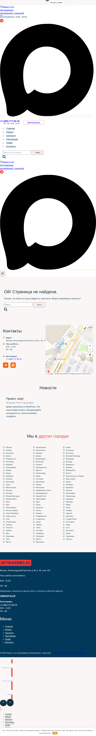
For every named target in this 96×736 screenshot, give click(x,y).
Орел (38, 502)
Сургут (38, 522)
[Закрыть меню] (0, 709)
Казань (8, 473)
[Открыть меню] (2, 273)
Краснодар (10, 482)
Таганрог (9, 525)
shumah (12, 403)
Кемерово (9, 476)
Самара (69, 510)
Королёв (9, 479)
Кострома (39, 479)
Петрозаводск (11, 507)
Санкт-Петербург (12, 513)
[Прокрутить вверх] (3, 703)
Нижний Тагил (41, 496)
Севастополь (11, 516)
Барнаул (39, 453)
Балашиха (10, 453)
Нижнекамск (70, 493)
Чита (8, 539)
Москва (9, 447)
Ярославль (40, 542)
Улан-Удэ (39, 530)
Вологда (69, 462)
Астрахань (70, 450)
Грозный (39, 464)
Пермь (68, 505)
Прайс (9, 143)
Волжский (39, 462)
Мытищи (9, 490)
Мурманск (70, 487)
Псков (68, 507)
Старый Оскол (71, 519)
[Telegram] (2, 21)
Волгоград (10, 462)
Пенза (38, 505)
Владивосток (11, 459)
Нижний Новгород (12, 496)
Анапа (68, 447)
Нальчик (69, 490)
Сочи (8, 519)
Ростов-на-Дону (12, 510)
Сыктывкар (70, 522)
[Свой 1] (47, 116)
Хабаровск (40, 533)
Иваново (69, 467)
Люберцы (69, 485)
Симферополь (41, 516)
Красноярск (40, 482)
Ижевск (9, 470)
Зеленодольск (41, 467)
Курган (68, 482)
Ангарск (9, 450)
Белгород (69, 453)
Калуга (68, 473)
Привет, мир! (15, 398)
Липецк (38, 485)
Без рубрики (29, 403)
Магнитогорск (11, 487)
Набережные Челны (43, 490)
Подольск (39, 507)
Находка (9, 493)
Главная (10, 128)
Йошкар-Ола (70, 470)
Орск (8, 505)
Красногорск (70, 479)
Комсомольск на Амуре (75, 476)
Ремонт (10, 132)
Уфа (7, 533)
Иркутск (39, 470)
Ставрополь (40, 519)
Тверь (68, 525)
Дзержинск (70, 464)
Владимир (70, 459)
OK (55, 733)
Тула (68, 528)
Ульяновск (70, 530)
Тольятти (9, 528)
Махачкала (40, 487)
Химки (68, 533)
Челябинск (40, 536)
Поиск (38, 153)
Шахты (38, 539)
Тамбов (38, 525)
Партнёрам (12, 139)
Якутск (8, 542)
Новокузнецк (70, 496)
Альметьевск (41, 447)
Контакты (11, 146)
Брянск (38, 456)
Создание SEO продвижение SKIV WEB (68, 653)
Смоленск (69, 516)
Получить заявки (48, 2)
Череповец (70, 536)
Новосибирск (41, 499)
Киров (38, 476)
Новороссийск (11, 499)
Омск (8, 502)
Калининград (41, 473)
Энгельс (69, 539)
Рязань (38, 510)
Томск (38, 528)
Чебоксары (10, 536)
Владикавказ (41, 459)
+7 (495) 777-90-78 (14, 359)
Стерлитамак (11, 522)
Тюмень (9, 530)
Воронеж (9, 464)
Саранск (39, 513)
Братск (8, 456)
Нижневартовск (42, 493)
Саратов (69, 513)
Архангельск (41, 450)
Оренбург (69, 502)
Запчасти (11, 135)
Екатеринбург (11, 467)
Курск (8, 485)
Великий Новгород (73, 456)
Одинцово (69, 499)
